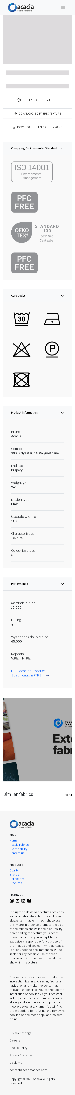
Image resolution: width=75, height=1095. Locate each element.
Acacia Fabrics (19, 844)
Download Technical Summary (39, 127)
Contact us (17, 853)
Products (16, 883)
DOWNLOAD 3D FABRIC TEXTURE (40, 113)
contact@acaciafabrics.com (28, 1070)
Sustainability (18, 849)
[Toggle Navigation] (63, 7)
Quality (14, 870)
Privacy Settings (20, 1033)
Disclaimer (16, 1062)
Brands (14, 874)
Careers (15, 1040)
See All (67, 795)
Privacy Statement (22, 1055)
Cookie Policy (18, 1048)
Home (14, 840)
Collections (17, 879)
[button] (37, 100)
